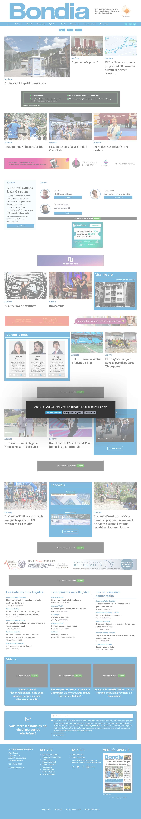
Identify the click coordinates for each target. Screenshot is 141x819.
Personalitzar (90, 412)
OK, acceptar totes (54, 412)
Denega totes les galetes (73, 412)
